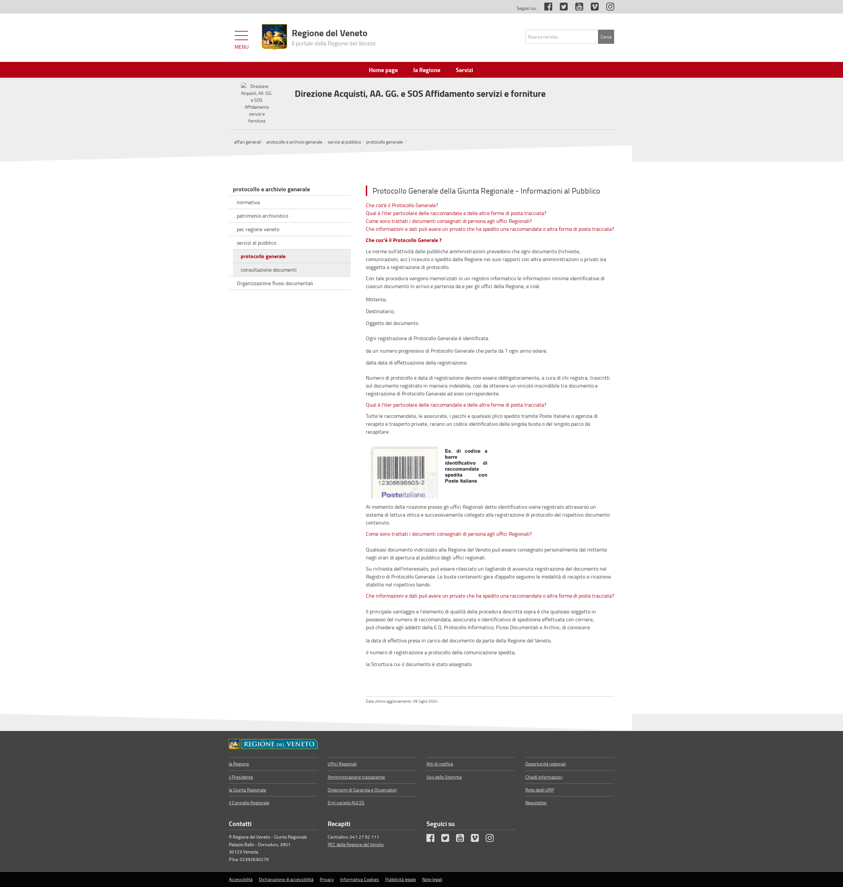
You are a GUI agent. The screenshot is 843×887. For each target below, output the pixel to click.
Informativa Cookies (359, 879)
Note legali (432, 879)
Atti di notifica (439, 764)
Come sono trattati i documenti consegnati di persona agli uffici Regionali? (449, 221)
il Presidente (241, 777)
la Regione (239, 764)
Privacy (327, 879)
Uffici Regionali (342, 764)
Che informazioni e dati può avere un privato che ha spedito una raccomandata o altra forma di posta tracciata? (490, 228)
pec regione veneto (258, 229)
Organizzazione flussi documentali (275, 283)
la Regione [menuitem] (426, 70)
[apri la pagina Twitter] (560, 8)
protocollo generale (384, 142)
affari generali (247, 142)
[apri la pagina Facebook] (545, 8)
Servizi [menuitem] (464, 70)
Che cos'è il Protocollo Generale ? (404, 240)
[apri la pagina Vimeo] (591, 8)
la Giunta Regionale (247, 790)
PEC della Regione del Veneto (356, 844)
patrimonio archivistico (262, 215)
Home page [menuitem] (383, 70)
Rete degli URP (539, 790)
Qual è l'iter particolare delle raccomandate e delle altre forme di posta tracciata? (456, 213)
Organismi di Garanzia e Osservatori (362, 790)
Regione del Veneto (334, 36)
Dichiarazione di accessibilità (286, 879)
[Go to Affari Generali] (273, 744)
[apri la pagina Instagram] (607, 8)
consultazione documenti (269, 269)
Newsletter (536, 802)
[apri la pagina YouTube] (576, 8)
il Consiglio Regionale (249, 802)
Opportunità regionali (545, 764)
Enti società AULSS (346, 802)
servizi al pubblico (344, 142)
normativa (248, 202)
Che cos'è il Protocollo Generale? (402, 205)
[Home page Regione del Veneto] (274, 37)
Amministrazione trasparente (356, 777)
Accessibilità (241, 879)
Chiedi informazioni (543, 777)
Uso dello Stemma (444, 777)
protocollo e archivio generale (294, 142)
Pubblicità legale (400, 879)
